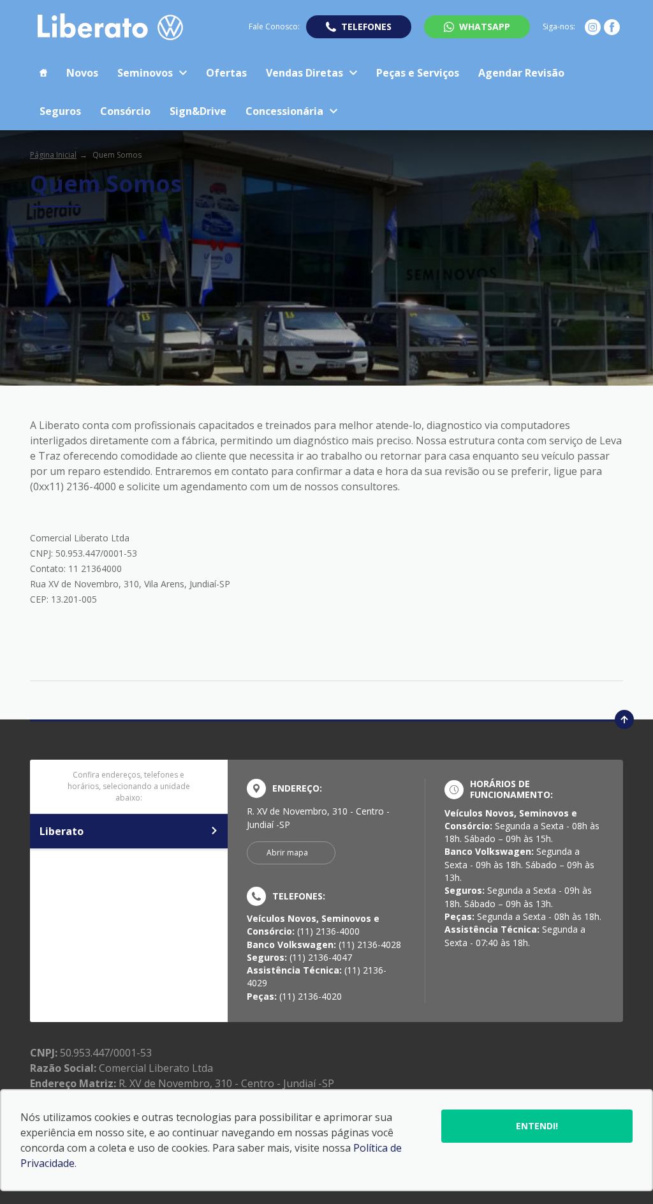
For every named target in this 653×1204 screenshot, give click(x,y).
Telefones (366, 26)
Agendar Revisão (521, 72)
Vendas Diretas (304, 72)
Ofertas (226, 72)
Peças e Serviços (417, 72)
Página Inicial (53, 154)
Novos (82, 72)
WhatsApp (484, 26)
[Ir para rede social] (593, 27)
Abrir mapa (287, 852)
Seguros (60, 111)
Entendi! (537, 1126)
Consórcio (125, 111)
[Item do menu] (43, 72)
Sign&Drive (198, 111)
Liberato (62, 831)
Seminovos (145, 72)
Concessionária (284, 111)
